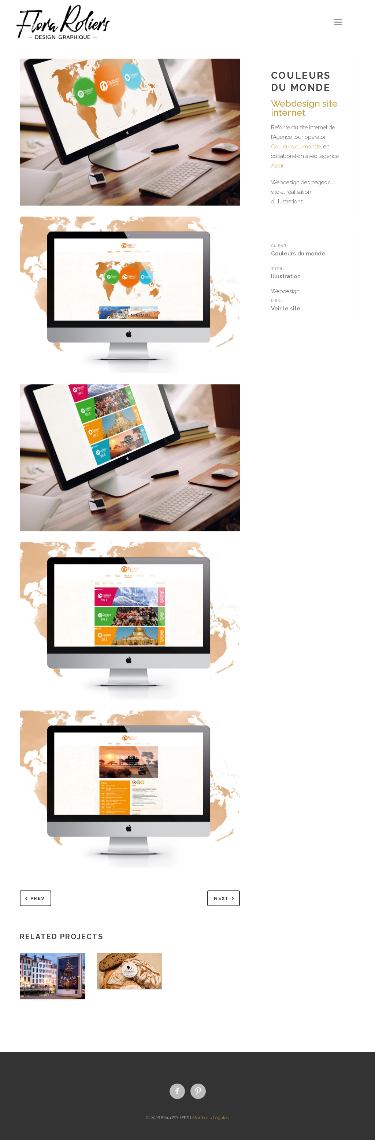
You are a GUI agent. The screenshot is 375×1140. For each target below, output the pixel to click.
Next (221, 898)
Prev (37, 898)
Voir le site (285, 308)
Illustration (286, 276)
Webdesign (285, 291)
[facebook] (177, 1091)
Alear (277, 165)
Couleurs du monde (296, 146)
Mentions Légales (210, 1117)
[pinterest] (198, 1091)
